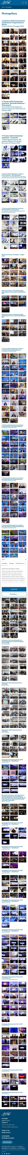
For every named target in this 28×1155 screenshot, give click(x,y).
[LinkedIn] (4, 1153)
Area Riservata (7, 1142)
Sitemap (4, 1151)
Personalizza (13, 594)
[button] (5, 31)
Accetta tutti (14, 589)
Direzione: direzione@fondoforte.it (8, 1124)
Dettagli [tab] (11, 563)
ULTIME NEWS (5, 1136)
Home (3, 7)
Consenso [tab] (4, 563)
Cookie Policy (12, 1149)
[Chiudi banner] (25, 559)
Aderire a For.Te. (6, 1120)
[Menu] (25, 2)
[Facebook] (2, 1153)
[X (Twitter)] (9, 1153)
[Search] (23, 2)
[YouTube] (6, 1153)
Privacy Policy (5, 1149)
